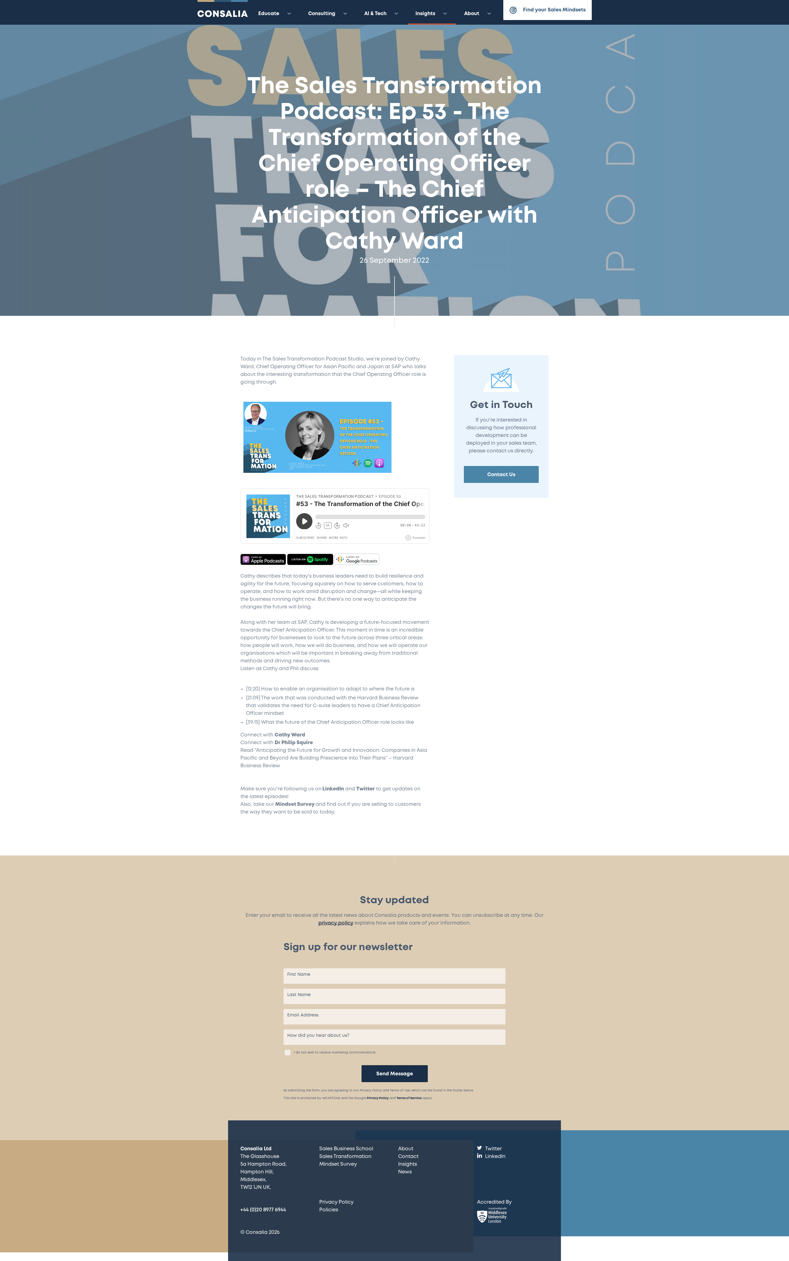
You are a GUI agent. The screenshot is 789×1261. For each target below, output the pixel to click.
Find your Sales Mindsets (554, 10)
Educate (268, 13)
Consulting (321, 13)
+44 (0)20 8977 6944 (263, 1210)
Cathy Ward (290, 735)
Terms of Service (409, 1098)
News (405, 1172)
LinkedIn (333, 789)
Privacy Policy (378, 1098)
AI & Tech (375, 13)
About (471, 13)
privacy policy (335, 923)
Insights (425, 13)
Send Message (394, 1074)
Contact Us (501, 474)
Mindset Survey (295, 804)
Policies (328, 1210)
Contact (408, 1156)
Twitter (365, 789)
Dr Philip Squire (294, 742)
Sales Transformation (345, 1156)
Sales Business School (346, 1149)
